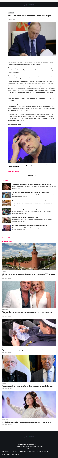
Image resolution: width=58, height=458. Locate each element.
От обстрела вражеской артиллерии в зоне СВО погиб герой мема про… (29, 225)
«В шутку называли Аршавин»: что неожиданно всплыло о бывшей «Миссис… (31, 184)
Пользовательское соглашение (34, 446)
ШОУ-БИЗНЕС (5, 309)
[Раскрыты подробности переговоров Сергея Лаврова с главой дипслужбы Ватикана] (29, 368)
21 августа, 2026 (7, 316)
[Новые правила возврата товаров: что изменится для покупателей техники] (6, 203)
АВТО (3, 347)
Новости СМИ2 (32, 175)
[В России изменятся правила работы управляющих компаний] (6, 211)
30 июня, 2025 (11, 19)
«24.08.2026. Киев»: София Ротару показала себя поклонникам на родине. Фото (26, 422)
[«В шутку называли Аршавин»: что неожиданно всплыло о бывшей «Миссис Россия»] (6, 186)
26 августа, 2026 (7, 278)
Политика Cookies (20, 446)
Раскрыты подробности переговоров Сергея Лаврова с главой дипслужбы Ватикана (27, 386)
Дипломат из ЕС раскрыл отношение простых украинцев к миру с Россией (30, 192)
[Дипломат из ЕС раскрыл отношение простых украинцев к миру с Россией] (6, 195)
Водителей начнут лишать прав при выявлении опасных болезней (22, 350)
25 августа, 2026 (7, 388)
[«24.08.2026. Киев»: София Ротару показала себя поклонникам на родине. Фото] (29, 404)
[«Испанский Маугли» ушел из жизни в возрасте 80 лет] (6, 220)
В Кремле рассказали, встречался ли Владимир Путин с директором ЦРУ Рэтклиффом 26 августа (28, 275)
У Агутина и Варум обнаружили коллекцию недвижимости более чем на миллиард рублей (27, 313)
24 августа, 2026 (7, 352)
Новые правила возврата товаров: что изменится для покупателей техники (31, 200)
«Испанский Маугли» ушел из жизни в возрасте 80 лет (25, 217)
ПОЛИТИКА (4, 271)
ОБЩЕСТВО (11, 12)
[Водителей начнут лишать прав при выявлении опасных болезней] (29, 332)
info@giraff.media (30, 448)
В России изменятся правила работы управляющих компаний (27, 209)
